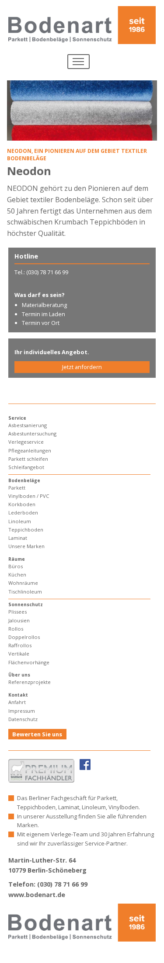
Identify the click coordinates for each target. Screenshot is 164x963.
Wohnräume (23, 583)
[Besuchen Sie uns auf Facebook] (85, 764)
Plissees (17, 611)
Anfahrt (17, 702)
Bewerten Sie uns (37, 734)
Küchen (17, 574)
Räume (16, 559)
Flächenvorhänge (28, 662)
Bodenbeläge (24, 480)
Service (17, 418)
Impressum (21, 711)
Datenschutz (23, 719)
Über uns (19, 675)
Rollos (15, 628)
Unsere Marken (26, 546)
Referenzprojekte (29, 682)
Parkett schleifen (28, 459)
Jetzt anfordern (82, 367)
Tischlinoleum (25, 591)
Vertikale (18, 653)
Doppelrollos (24, 637)
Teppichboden (25, 529)
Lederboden (23, 512)
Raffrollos (19, 645)
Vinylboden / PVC (28, 496)
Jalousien (19, 620)
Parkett (16, 487)
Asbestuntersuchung (32, 433)
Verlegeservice (26, 441)
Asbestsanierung (27, 425)
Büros (15, 566)
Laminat (17, 538)
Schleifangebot (26, 467)
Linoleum (19, 521)
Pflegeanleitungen (29, 450)
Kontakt (18, 695)
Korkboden (21, 504)
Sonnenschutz (25, 604)
